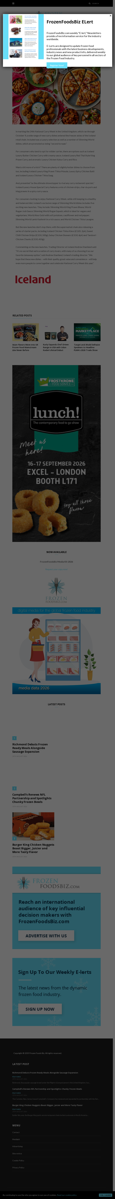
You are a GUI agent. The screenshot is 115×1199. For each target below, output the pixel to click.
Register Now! (57, 65)
